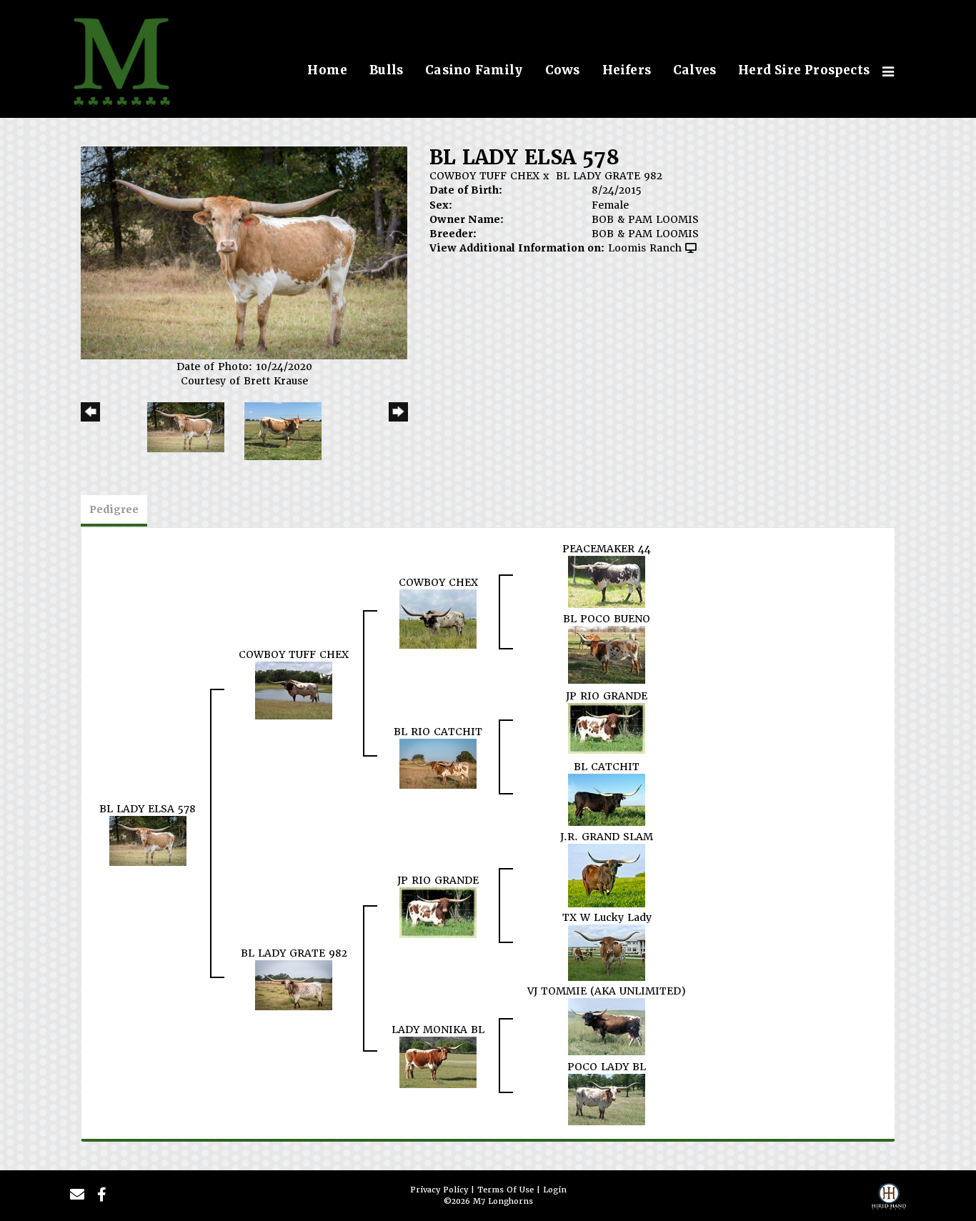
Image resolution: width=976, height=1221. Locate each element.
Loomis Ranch (645, 247)
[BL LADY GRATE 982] (293, 984)
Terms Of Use (505, 1190)
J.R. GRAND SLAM (606, 836)
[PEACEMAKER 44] (606, 580)
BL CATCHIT (606, 766)
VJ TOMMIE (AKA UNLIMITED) (606, 991)
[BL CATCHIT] (606, 798)
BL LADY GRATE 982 (609, 175)
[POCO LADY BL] (606, 1098)
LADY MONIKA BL (438, 1029)
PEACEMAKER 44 (606, 548)
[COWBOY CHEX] (438, 618)
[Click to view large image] (244, 252)
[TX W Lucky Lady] (606, 951)
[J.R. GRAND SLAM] (606, 874)
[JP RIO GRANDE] (606, 727)
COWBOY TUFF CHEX (484, 175)
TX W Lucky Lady (607, 917)
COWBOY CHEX (438, 582)
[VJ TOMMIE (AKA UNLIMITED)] (606, 1026)
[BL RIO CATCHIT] (438, 763)
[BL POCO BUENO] (606, 653)
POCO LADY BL (606, 1066)
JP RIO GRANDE (606, 695)
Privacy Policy (439, 1190)
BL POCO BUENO (606, 618)
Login (555, 1190)
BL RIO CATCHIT (438, 731)
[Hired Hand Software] (889, 1200)
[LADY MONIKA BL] (438, 1061)
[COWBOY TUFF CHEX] (293, 689)
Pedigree (114, 509)
